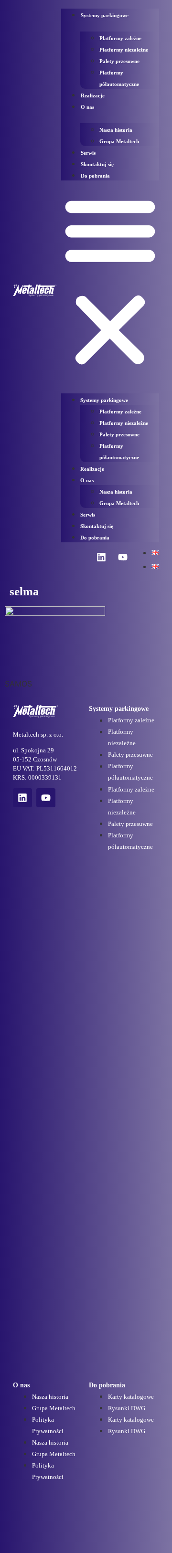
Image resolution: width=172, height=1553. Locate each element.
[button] (110, 281)
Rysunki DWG (126, 1408)
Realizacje (93, 95)
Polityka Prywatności (48, 1425)
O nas (87, 107)
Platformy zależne (120, 38)
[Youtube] (122, 557)
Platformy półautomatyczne (119, 78)
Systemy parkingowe (105, 15)
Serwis (88, 153)
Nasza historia (115, 130)
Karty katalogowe (131, 1397)
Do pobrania (95, 176)
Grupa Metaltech (119, 141)
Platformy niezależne (123, 50)
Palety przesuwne (119, 61)
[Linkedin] (101, 557)
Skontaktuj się (97, 164)
